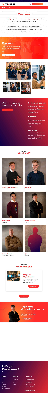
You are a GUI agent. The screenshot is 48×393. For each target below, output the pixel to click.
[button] (45, 4)
